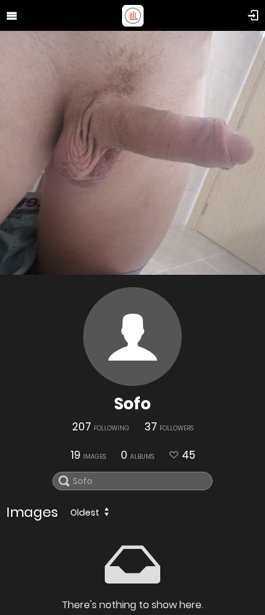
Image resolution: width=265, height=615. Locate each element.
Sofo (132, 404)
